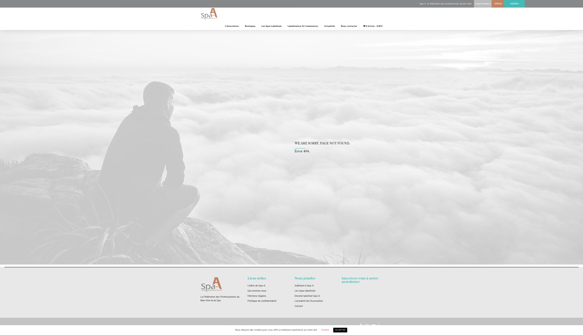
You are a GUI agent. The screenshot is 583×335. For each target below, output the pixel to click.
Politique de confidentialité (261, 301)
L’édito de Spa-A (256, 285)
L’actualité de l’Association (309, 301)
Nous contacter (349, 26)
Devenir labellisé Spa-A (307, 296)
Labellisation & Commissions (303, 26)
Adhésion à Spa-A (304, 285)
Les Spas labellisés (305, 290)
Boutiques (250, 26)
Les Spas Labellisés (271, 26)
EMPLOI (497, 3)
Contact (299, 306)
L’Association (232, 26)
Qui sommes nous (256, 290)
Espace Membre (482, 3)
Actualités (329, 26)
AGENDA (514, 3)
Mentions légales (256, 296)
